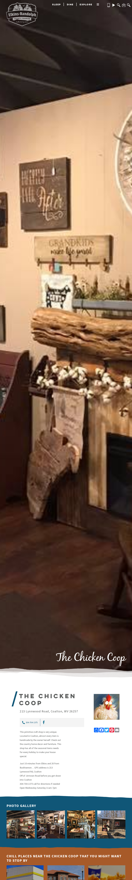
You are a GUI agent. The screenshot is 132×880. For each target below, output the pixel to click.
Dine (70, 4)
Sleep (56, 4)
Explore (86, 4)
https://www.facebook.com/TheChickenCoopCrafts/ (43, 722)
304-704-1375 (32, 722)
